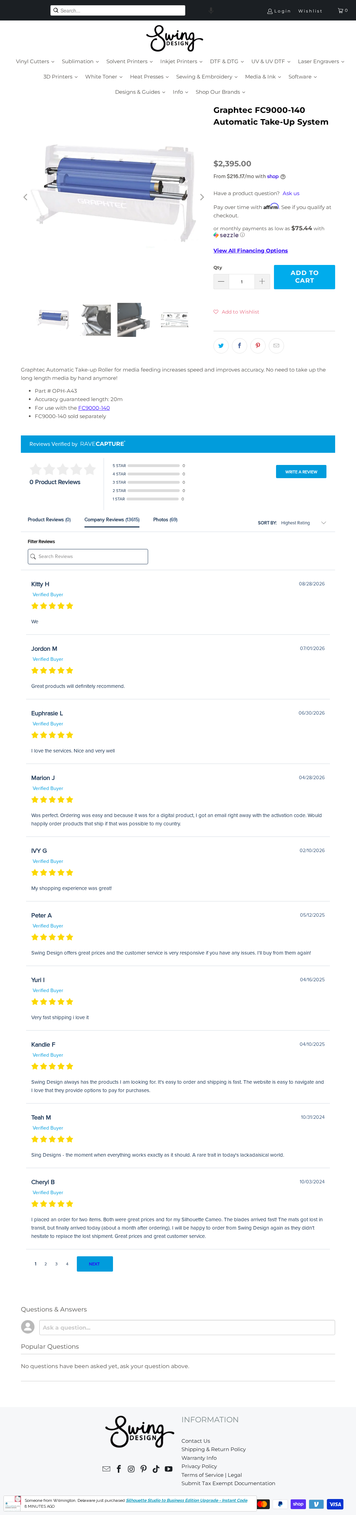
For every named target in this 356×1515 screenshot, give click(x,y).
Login (282, 11)
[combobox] (117, 10)
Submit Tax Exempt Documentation (228, 1483)
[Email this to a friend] (276, 345)
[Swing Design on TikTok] (156, 1470)
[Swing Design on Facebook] (119, 1470)
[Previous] (26, 197)
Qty (217, 267)
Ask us (291, 193)
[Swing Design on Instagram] (131, 1470)
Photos (165, 520)
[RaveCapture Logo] (101, 444)
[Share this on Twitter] (221, 345)
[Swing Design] (174, 39)
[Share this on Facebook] (239, 345)
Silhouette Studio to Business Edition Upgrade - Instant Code (186, 1500)
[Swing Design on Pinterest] (144, 1470)
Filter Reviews (41, 541)
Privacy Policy (199, 1466)
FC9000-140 (94, 408)
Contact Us (195, 1441)
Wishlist (310, 11)
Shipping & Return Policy (213, 1449)
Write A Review (301, 471)
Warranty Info (199, 1458)
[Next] (201, 197)
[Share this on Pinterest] (258, 345)
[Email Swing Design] (107, 1470)
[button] (211, 10)
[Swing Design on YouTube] (168, 1470)
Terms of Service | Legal (211, 1475)
